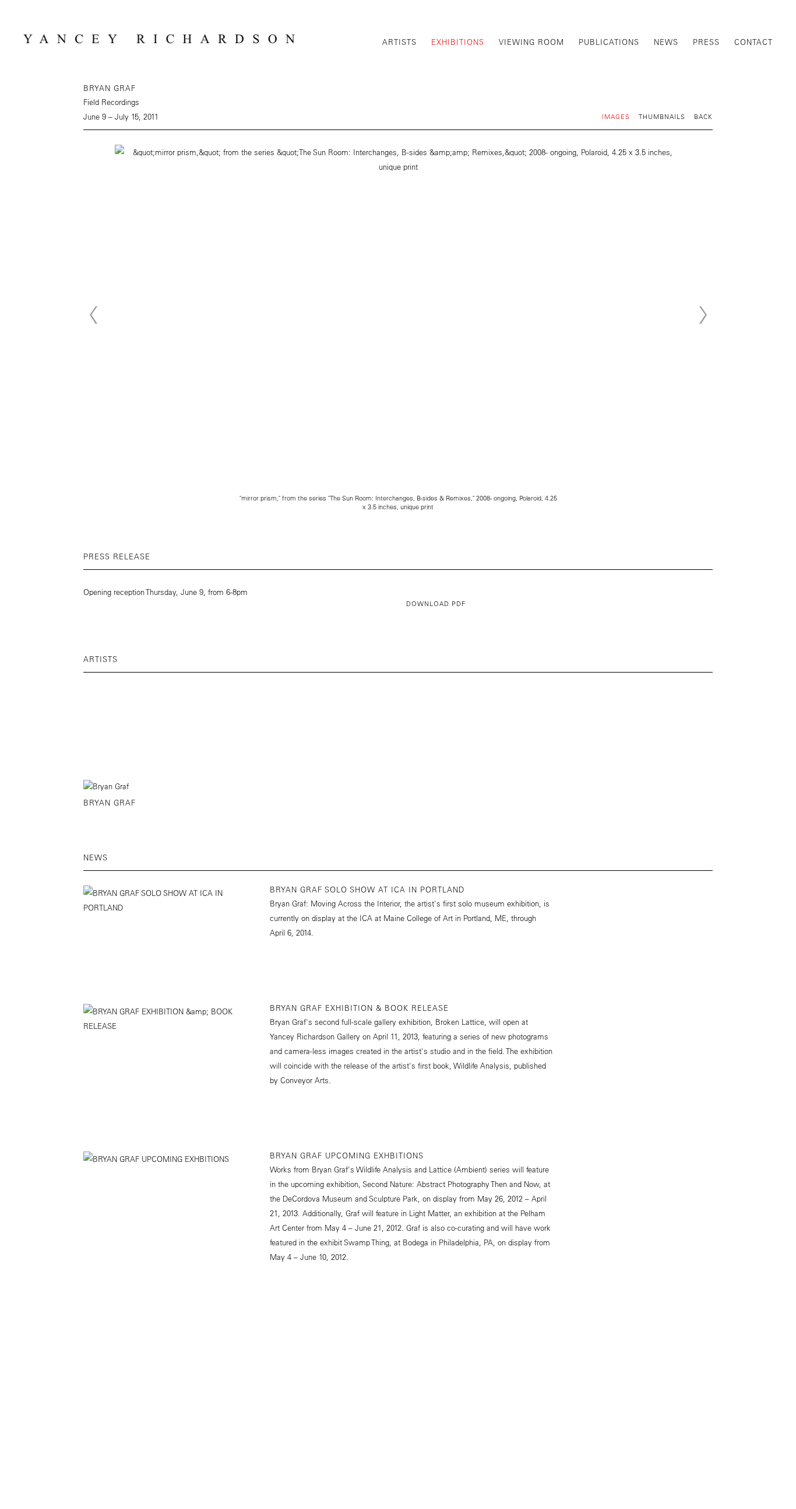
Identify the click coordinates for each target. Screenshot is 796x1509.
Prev (93, 315)
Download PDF (436, 603)
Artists (399, 42)
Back (703, 116)
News (666, 42)
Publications (609, 42)
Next (703, 315)
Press (706, 42)
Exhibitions (457, 42)
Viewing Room (531, 42)
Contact (753, 42)
